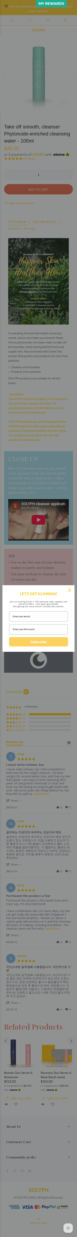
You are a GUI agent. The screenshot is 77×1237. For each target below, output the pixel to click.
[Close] (70, 590)
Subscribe (38, 641)
